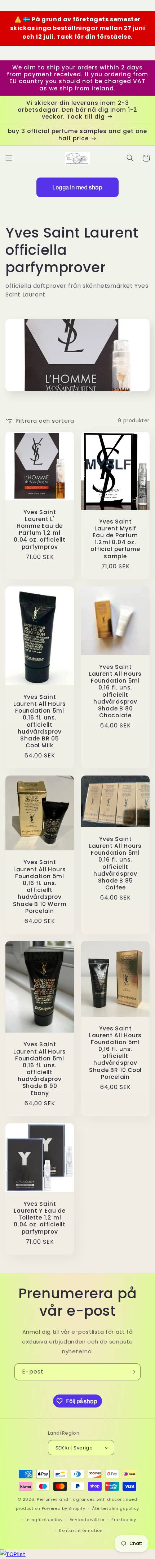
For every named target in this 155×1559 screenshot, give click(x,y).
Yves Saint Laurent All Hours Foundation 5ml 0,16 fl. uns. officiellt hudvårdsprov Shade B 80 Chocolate (115, 691)
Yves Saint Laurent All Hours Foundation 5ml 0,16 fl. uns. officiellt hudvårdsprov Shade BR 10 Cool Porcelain (115, 1053)
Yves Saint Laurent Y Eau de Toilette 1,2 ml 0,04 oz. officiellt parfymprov (40, 1217)
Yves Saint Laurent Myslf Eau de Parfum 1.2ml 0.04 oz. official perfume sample (115, 539)
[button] (9, 158)
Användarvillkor (87, 1519)
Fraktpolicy (123, 1519)
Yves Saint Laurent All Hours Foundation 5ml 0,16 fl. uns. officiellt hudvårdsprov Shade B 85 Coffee (115, 863)
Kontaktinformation (81, 1530)
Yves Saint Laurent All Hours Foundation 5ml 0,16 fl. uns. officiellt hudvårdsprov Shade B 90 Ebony (39, 1069)
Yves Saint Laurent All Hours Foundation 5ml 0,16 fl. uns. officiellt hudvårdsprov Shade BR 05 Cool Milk (39, 721)
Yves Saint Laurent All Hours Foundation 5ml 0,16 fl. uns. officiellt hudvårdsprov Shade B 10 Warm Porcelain (40, 886)
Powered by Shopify (63, 1508)
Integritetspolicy (44, 1519)
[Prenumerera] (132, 1371)
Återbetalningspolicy (115, 1508)
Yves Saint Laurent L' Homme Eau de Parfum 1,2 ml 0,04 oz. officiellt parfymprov (40, 529)
